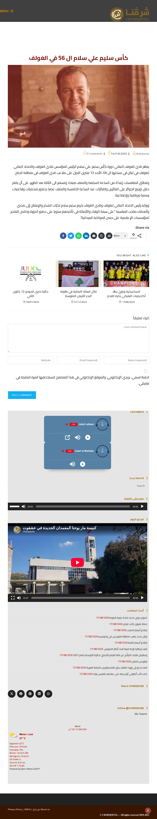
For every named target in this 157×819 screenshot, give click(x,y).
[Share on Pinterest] (30, 694)
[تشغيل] (142, 506)
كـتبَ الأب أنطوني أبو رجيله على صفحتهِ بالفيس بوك (120, 674)
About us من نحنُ (41, 809)
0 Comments (94, 153)
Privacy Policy (15, 809)
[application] (77, 506)
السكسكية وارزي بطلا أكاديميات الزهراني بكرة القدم (126, 293)
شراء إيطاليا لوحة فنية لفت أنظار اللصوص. (125, 649)
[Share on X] (12, 694)
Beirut (77, 726)
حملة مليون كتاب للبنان (135, 624)
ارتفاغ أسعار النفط (137, 642)
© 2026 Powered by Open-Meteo (25, 769)
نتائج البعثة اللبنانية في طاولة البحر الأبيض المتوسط (78, 293)
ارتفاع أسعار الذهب (137, 630)
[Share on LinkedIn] (39, 694)
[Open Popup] (67, 437)
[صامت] (23, 506)
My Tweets (141, 713)
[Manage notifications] (148, 810)
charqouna (142, 153)
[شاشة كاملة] (13, 598)
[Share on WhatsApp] (48, 694)
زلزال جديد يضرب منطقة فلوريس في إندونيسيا (122, 636)
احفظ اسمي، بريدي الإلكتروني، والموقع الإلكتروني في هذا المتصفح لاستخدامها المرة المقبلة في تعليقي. (82, 380)
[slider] (15, 506)
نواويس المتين (139, 661)
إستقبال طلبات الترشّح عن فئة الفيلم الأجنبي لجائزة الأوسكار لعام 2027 (110, 655)
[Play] (88, 437)
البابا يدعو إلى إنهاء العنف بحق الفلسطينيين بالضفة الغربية (116, 667)
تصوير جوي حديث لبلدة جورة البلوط (128, 617)
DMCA (27, 809)
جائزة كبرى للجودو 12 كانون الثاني (30, 293)
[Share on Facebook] (21, 694)
